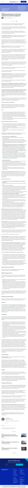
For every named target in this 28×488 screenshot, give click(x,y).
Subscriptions (14, 478)
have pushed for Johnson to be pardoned (13, 412)
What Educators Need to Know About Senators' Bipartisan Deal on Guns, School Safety (10, 435)
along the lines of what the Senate (19, 385)
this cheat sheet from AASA (17, 217)
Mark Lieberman (3, 444)
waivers (23, 114)
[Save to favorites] (14, 21)
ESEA (9, 425)
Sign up (19, 464)
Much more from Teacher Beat (12, 380)
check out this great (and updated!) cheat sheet (8, 318)
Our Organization (15, 470)
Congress (7, 425)
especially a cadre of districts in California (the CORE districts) (15, 150)
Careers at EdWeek (15, 475)
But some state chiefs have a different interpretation (14, 249)
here (18, 234)
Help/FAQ (21, 471)
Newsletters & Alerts (15, 479)
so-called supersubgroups (14, 75)
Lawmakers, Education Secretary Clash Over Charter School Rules (10, 443)
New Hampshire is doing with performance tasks (14, 225)
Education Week (11, 419)
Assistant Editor (7, 419)
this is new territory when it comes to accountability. (10, 151)
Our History (14, 471)
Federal (3, 433)
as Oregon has (13, 305)
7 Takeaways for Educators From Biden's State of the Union (9, 449)
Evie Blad (3, 438)
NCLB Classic (11, 113)
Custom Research (22, 484)
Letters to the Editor (22, 470)
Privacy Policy (12, 486)
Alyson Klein (7, 418)
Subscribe (23, 1)
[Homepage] (14, 1)
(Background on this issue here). (13, 276)
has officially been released (18, 24)
